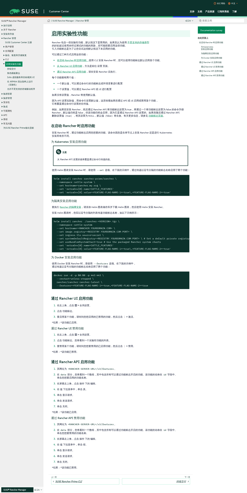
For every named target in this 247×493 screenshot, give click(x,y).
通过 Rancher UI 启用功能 (210, 62)
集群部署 (7, 93)
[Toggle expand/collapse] (2, 25)
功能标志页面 (156, 115)
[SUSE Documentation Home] (48, 20)
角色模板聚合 (13, 73)
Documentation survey (211, 30)
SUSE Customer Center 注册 (18, 42)
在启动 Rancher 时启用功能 (211, 42)
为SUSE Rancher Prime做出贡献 (18, 127)
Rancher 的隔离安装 (70, 207)
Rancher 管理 (9, 38)
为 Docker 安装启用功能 (211, 58)
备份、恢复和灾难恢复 (16, 55)
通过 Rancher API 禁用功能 (212, 75)
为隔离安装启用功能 (210, 53)
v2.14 (188, 20)
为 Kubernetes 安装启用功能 (207, 48)
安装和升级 (8, 34)
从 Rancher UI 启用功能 (69, 66)
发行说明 (7, 25)
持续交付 (11, 68)
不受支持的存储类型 (138, 42)
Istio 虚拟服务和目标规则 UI (21, 77)
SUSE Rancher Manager (63, 20)
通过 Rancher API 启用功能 (211, 71)
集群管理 (7, 98)
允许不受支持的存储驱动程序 (21, 89)
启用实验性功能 (13, 64)
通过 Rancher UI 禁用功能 (212, 67)
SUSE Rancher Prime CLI (68, 481)
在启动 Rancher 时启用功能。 (73, 60)
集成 (5, 106)
